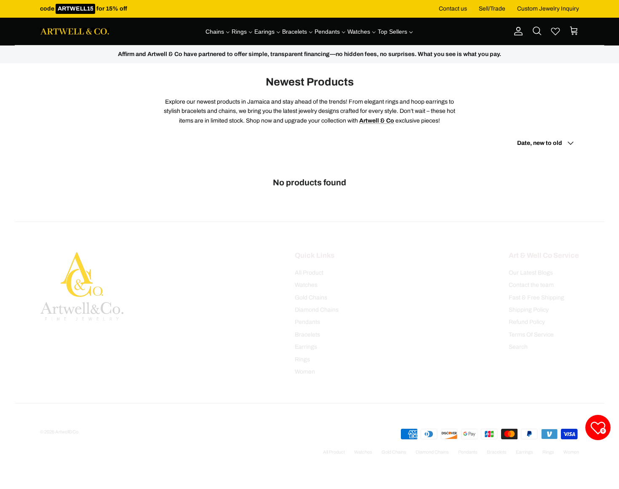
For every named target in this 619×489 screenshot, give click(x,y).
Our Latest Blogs (531, 273)
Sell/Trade (492, 8)
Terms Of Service (531, 334)
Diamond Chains (317, 310)
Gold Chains (311, 297)
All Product (309, 273)
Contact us (453, 8)
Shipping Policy (529, 310)
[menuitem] (218, 31)
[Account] (516, 31)
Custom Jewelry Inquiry (548, 8)
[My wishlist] (555, 31)
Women (305, 372)
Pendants (307, 322)
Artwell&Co (66, 431)
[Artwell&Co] (74, 31)
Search (518, 347)
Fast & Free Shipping (536, 297)
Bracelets (307, 334)
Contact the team (531, 285)
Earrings (306, 347)
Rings (302, 359)
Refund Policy (527, 322)
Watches (306, 285)
